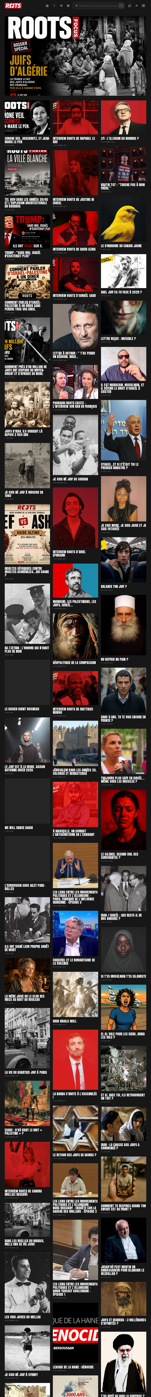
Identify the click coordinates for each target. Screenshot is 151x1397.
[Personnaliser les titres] (54, 5)
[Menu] (143, 5)
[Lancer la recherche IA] (121, 5)
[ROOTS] (13, 5)
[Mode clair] (61, 5)
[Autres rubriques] (68, 6)
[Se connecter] (136, 6)
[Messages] (130, 5)
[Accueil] (47, 5)
